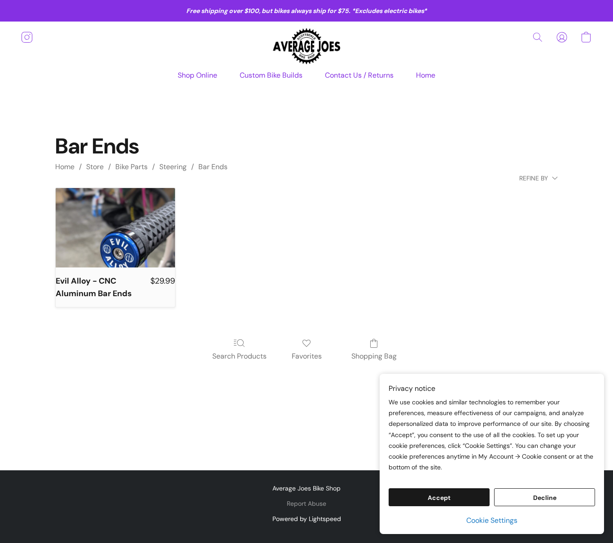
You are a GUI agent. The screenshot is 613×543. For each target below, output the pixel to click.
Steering (173, 166)
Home (425, 75)
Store (95, 166)
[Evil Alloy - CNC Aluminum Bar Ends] (115, 227)
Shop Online (197, 75)
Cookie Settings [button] (491, 520)
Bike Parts (131, 166)
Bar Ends (213, 166)
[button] (306, 46)
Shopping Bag (374, 356)
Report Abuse (306, 503)
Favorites (307, 356)
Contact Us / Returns (359, 75)
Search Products (239, 356)
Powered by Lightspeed (306, 519)
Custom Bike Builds (271, 75)
